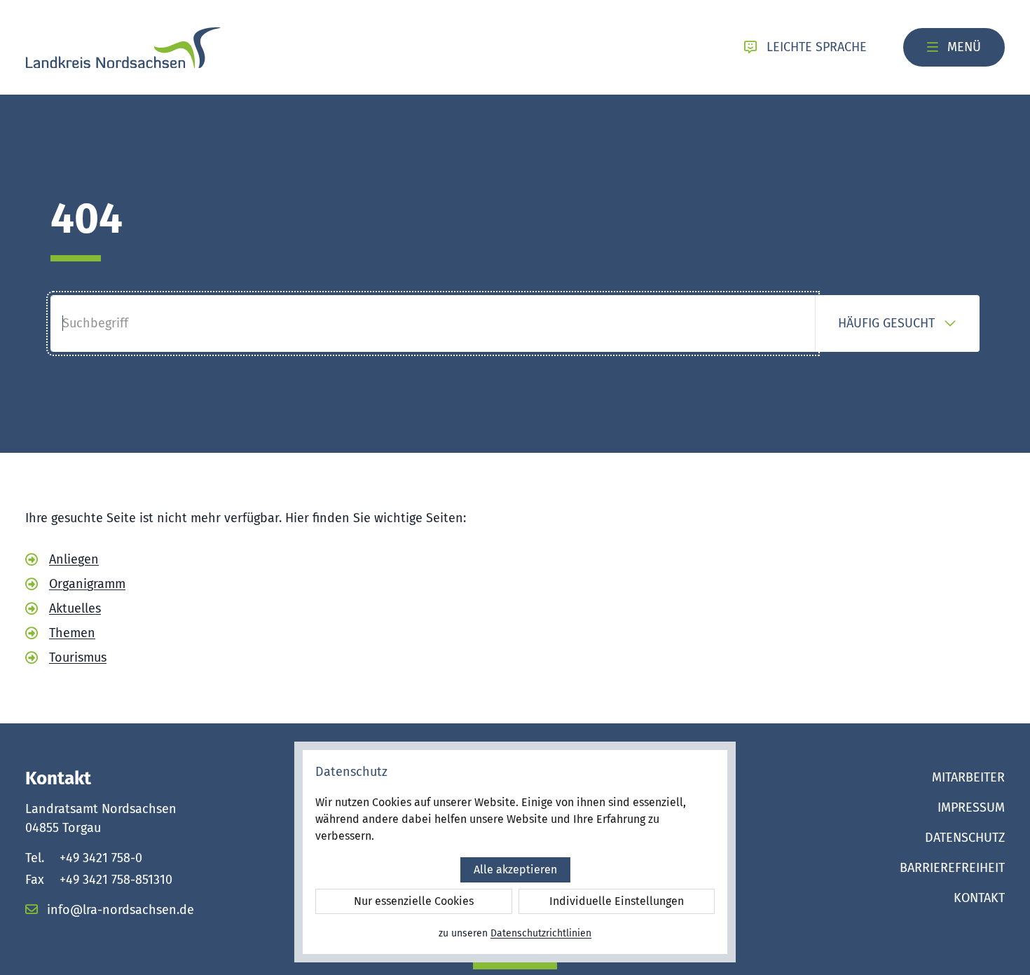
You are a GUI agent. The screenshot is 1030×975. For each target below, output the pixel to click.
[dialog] (515, 852)
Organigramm (87, 584)
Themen (72, 633)
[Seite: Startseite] (123, 48)
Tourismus (78, 657)
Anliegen (74, 559)
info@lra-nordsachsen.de (118, 910)
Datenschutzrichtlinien (540, 933)
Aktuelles (75, 608)
